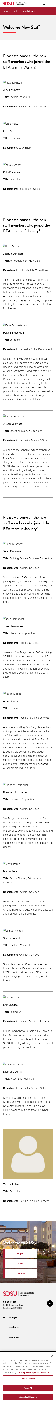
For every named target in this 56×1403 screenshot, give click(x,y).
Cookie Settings (28, 1378)
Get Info (20, 1273)
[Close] (52, 1355)
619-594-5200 (9, 1301)
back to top (50, 1303)
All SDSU (52, 3)
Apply (20, 1253)
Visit (20, 1263)
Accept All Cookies (27, 1396)
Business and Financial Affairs (18, 11)
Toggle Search (44, 3)
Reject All (28, 1387)
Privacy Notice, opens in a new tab (34, 1372)
